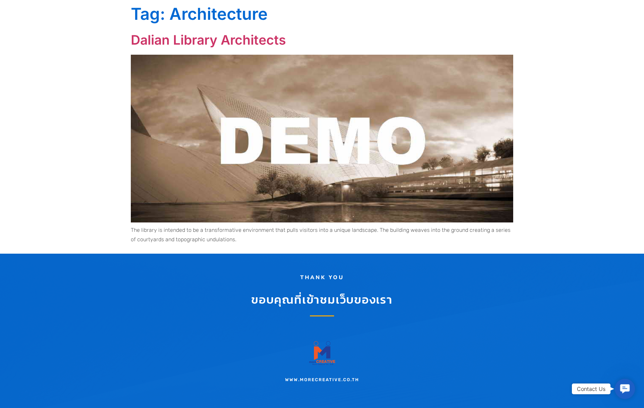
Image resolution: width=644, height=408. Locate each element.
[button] (624, 388)
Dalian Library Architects (208, 40)
